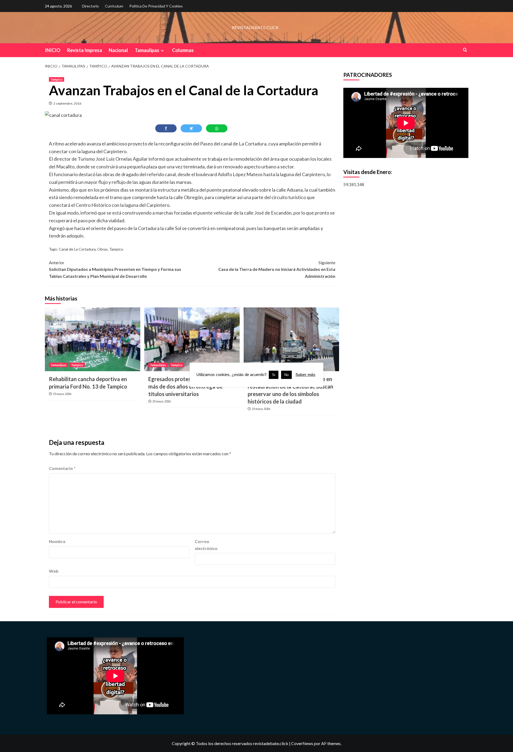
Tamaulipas (147, 50)
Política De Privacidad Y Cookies (156, 6)
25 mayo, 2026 (62, 393)
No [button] (286, 375)
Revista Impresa (84, 50)
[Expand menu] (162, 50)
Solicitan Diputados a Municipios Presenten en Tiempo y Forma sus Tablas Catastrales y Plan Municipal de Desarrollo (115, 269)
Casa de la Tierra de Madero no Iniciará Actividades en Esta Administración (276, 269)
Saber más (305, 374)
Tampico (56, 79)
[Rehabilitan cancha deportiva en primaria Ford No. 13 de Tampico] (92, 339)
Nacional (118, 50)
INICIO (52, 50)
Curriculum (114, 6)
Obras (102, 249)
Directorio (90, 6)
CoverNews (302, 743)
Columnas (183, 50)
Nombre (57, 541)
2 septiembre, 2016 (67, 103)
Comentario (62, 468)
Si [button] (273, 375)
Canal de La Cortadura (77, 249)
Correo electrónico (206, 545)
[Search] (465, 49)
